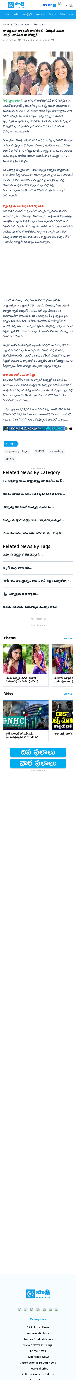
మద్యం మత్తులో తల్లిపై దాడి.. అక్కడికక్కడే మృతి (37, 520)
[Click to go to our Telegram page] (50, 1309)
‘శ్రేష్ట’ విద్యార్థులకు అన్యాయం (37, 594)
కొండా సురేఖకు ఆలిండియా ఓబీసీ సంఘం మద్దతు (36, 533)
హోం (6, 14)
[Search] (54, 5)
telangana (40, 24)
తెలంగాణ (40, 14)
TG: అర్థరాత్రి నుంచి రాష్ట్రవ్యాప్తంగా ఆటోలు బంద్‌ (36, 481)
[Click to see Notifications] (71, 5)
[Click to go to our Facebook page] (20, 1309)
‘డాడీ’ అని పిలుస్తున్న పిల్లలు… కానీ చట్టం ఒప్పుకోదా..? (38, 581)
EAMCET (39, 451)
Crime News (38, 1351)
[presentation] (7, 659)
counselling (56, 451)
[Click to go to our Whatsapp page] (26, 1309)
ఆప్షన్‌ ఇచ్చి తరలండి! (35, 568)
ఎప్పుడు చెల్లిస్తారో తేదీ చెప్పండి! (37, 555)
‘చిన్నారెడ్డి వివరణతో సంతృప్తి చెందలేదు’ (35, 507)
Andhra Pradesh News (38, 1339)
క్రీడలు (62, 14)
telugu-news (21, 24)
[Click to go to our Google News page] (56, 1309)
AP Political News (38, 1328)
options (10, 459)
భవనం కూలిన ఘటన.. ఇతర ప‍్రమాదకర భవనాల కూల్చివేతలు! (36, 494)
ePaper (47, 5)
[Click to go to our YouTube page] (44, 1309)
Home (6, 24)
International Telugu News (38, 1363)
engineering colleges (17, 451)
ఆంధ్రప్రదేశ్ (27, 14)
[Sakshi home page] (38, 1294)
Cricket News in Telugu (38, 1345)
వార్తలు (16, 14)
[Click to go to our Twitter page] (32, 1309)
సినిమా (52, 14)
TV (65, 5)
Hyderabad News (38, 1357)
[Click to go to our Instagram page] (38, 1309)
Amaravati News (38, 1333)
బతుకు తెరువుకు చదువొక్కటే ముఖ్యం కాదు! (35, 607)
